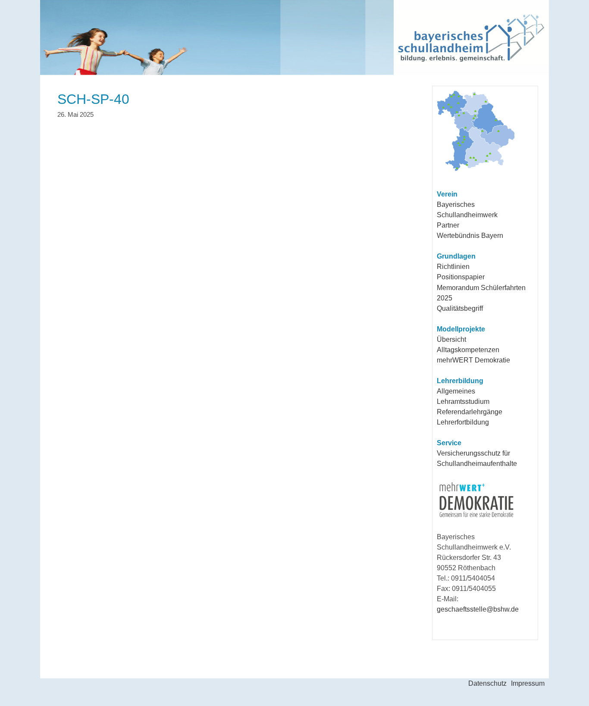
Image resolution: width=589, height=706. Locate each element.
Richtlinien (453, 266)
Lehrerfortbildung (463, 422)
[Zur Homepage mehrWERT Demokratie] (476, 517)
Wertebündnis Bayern (470, 235)
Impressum (528, 683)
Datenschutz (487, 683)
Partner (448, 225)
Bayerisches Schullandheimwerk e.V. (252, 37)
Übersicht (451, 339)
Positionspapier (461, 277)
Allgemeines (456, 391)
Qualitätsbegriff (460, 308)
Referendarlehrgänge (469, 411)
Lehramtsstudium (463, 401)
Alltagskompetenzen (468, 349)
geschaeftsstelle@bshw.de (478, 609)
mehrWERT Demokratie (473, 360)
